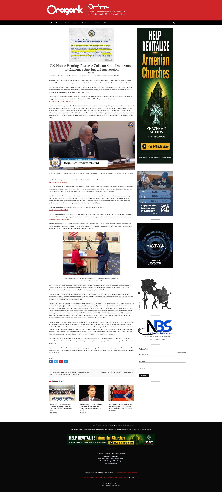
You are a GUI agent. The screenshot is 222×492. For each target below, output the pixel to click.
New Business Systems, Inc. (111, 485)
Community (85, 23)
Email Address (143, 354)
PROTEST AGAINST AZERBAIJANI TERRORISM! (115, 372)
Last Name (142, 368)
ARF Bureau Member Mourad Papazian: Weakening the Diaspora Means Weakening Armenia (91, 407)
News (67, 23)
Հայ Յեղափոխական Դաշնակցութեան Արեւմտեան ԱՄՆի (105, 477)
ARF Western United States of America (125, 473)
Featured (58, 23)
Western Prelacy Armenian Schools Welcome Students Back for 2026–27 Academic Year (61, 407)
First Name (142, 361)
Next (171, 293)
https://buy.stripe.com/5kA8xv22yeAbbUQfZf (136, 430)
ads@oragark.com (127, 425)
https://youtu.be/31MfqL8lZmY (58, 210)
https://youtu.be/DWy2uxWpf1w (62, 101)
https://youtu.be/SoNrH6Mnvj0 (60, 219)
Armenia (75, 23)
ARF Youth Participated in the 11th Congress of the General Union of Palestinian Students (121, 406)
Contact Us (96, 23)
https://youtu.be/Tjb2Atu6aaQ (58, 182)
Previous (139, 293)
